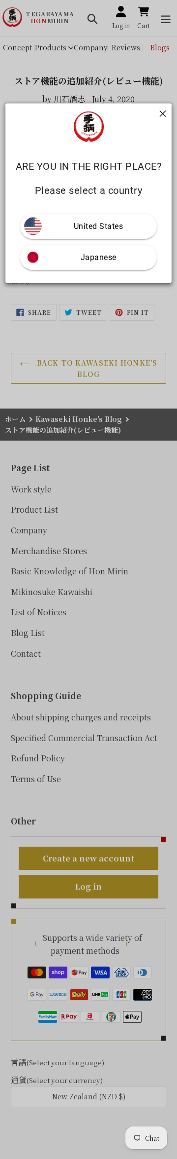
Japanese (99, 257)
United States (98, 226)
